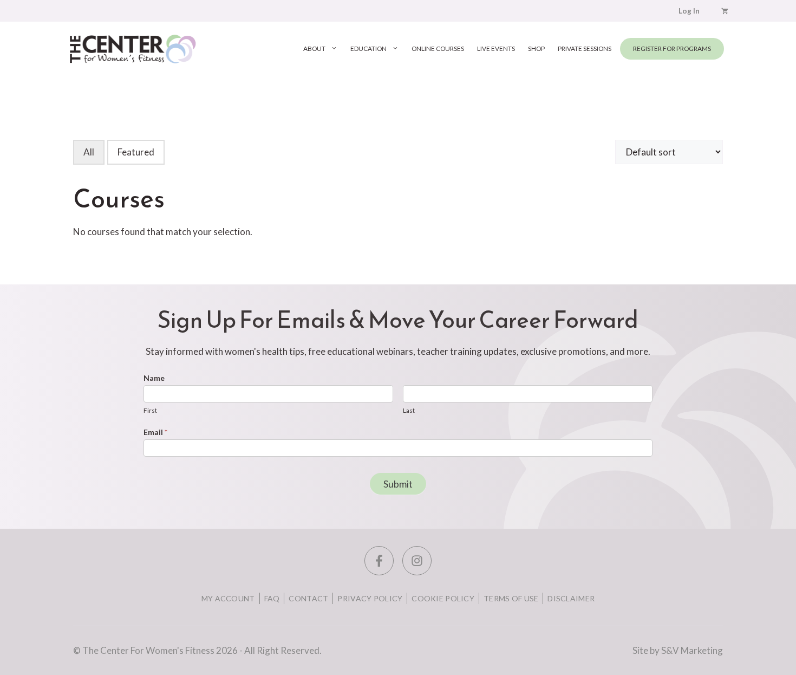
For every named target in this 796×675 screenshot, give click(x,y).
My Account (228, 598)
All (88, 152)
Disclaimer (571, 598)
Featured (136, 152)
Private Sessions (584, 48)
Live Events (496, 48)
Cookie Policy (443, 598)
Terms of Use (511, 598)
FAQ (272, 598)
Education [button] (368, 48)
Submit (398, 484)
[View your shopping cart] (724, 11)
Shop (536, 48)
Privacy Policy (369, 598)
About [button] (314, 48)
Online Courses (438, 48)
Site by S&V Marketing (677, 650)
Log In (689, 11)
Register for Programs (672, 48)
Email (155, 432)
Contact (308, 598)
